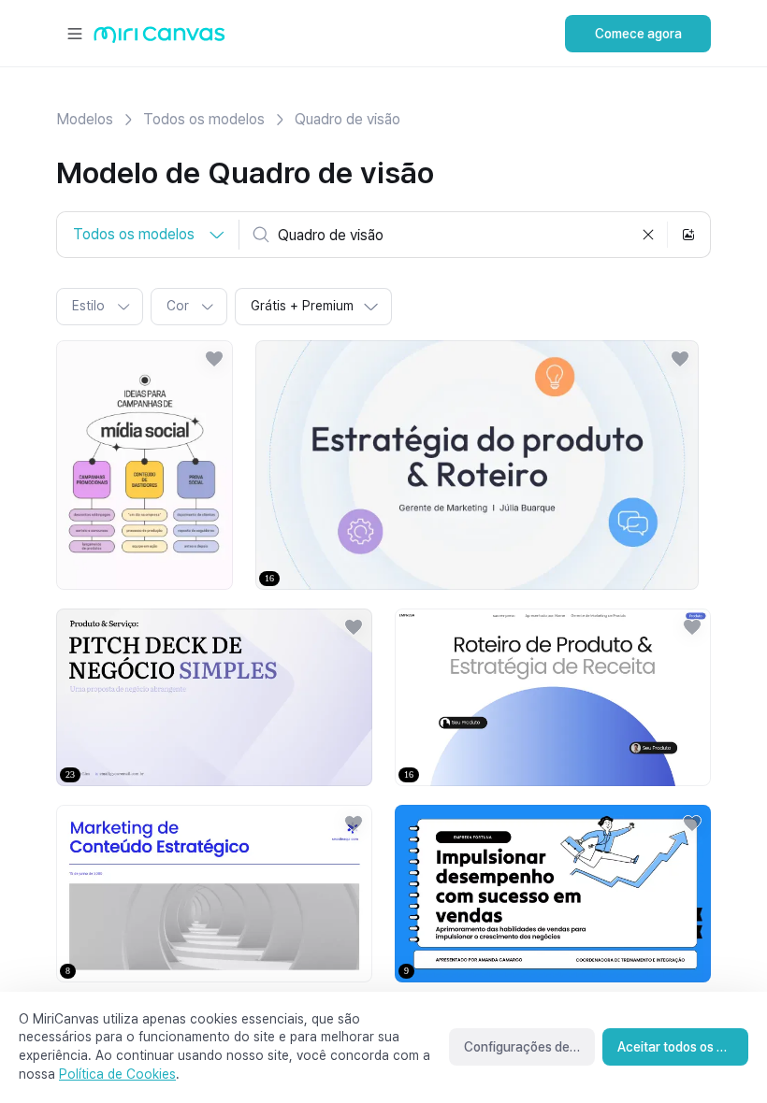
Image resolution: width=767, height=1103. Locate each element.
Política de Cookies (117, 1074)
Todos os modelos (204, 119)
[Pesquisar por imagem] (688, 235)
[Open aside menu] (75, 33)
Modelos (84, 119)
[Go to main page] (159, 39)
